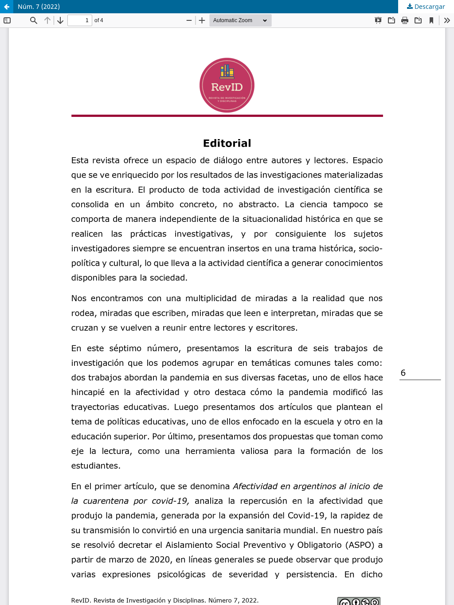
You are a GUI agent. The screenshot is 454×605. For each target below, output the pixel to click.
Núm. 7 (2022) (39, 6)
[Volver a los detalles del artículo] (6, 6)
